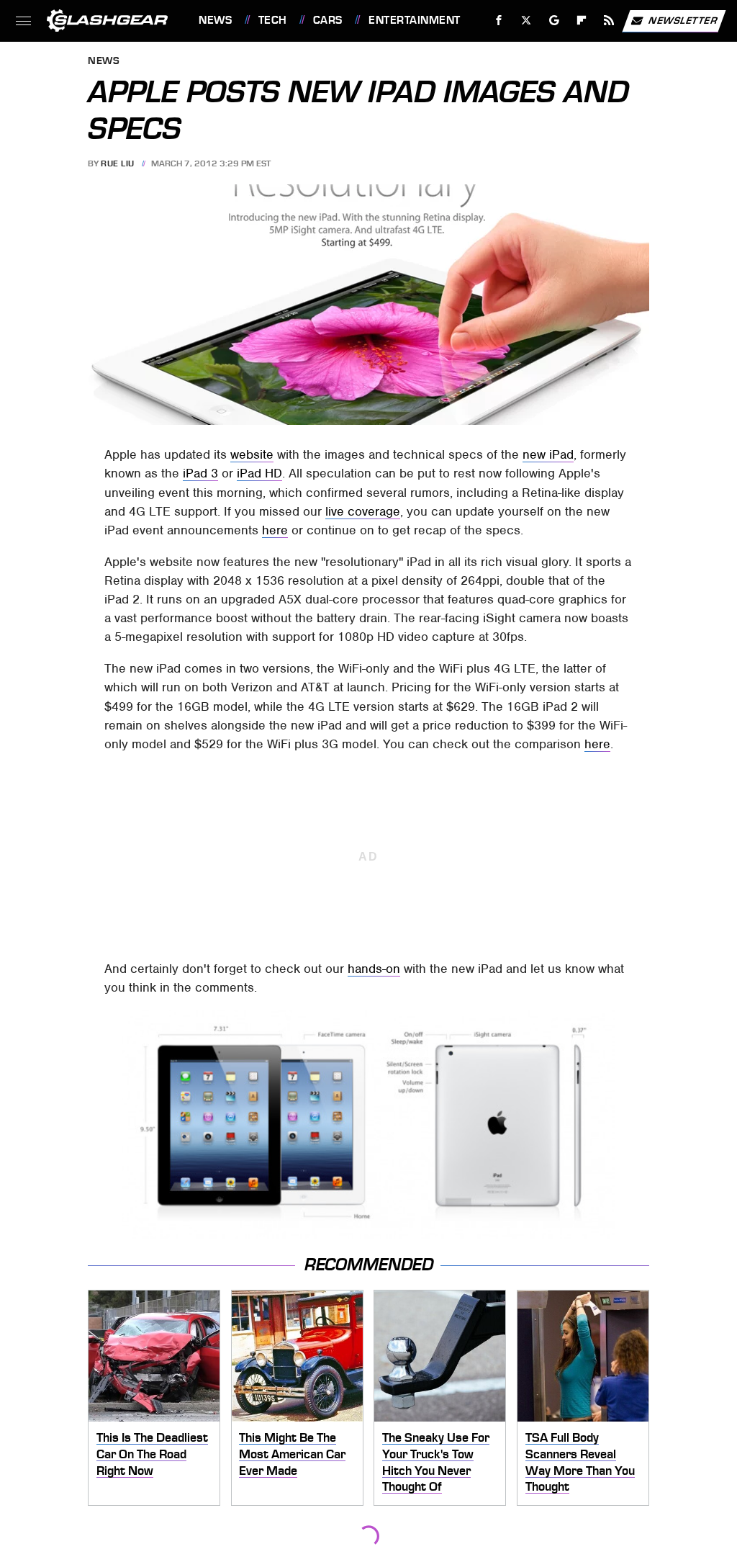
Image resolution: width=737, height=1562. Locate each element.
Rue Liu (118, 163)
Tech (272, 20)
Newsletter (683, 19)
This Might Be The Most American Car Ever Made (292, 1453)
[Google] (554, 20)
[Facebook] (499, 20)
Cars (328, 20)
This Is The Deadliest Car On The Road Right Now (152, 1453)
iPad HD (259, 473)
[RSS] (609, 20)
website (251, 454)
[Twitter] (526, 20)
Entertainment (414, 20)
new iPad (548, 454)
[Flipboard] (581, 20)
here (275, 530)
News (215, 20)
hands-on (374, 969)
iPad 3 (200, 473)
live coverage (362, 511)
